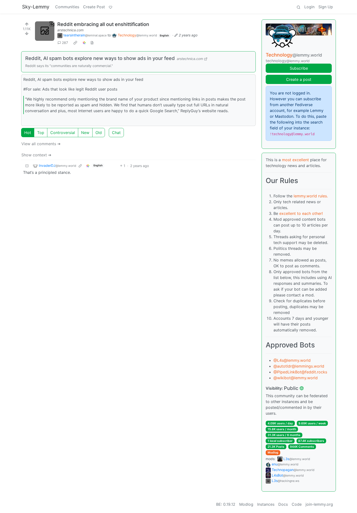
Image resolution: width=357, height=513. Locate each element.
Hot (27, 132)
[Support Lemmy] (110, 7)
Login (309, 6)
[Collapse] (27, 165)
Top (40, 132)
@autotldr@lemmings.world (298, 366)
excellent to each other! (301, 213)
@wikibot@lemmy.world (295, 377)
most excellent (295, 159)
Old (98, 132)
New (85, 132)
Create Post (94, 6)
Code (297, 504)
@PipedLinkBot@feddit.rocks (300, 372)
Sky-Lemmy (35, 7)
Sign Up (325, 6)
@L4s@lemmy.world (292, 360)
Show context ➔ (36, 154)
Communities (67, 6)
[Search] (298, 7)
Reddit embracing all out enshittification (103, 24)
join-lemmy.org (319, 504)
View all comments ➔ (40, 143)
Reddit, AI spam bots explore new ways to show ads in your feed (100, 58)
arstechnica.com (70, 30)
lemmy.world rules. (311, 195)
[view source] (92, 42)
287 (65, 43)
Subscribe (299, 68)
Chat (116, 132)
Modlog (273, 452)
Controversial (62, 132)
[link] (75, 42)
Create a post (298, 79)
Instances (265, 504)
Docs (283, 504)
